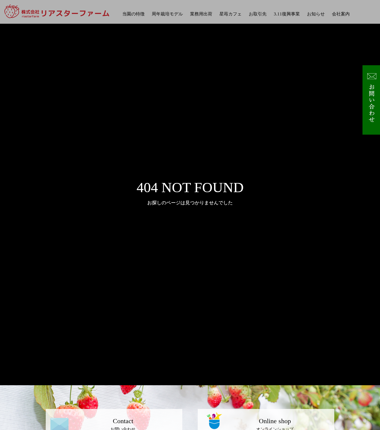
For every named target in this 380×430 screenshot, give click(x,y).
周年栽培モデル (167, 14)
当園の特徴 (133, 14)
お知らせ (316, 14)
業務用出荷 (201, 14)
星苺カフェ (230, 14)
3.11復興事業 (287, 14)
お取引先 (258, 14)
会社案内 (341, 14)
